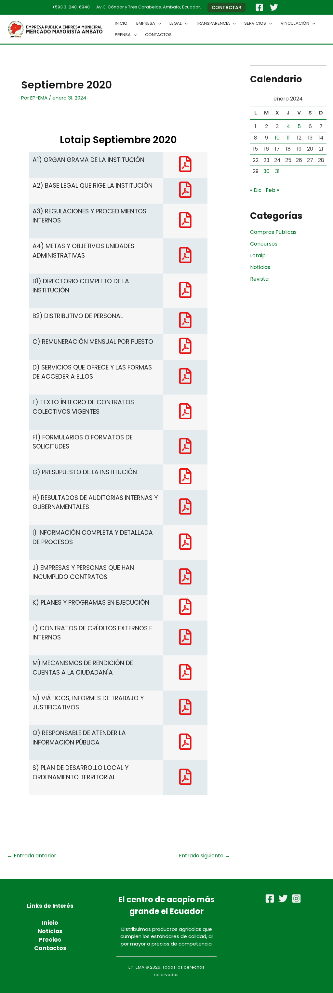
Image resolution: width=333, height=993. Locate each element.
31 (277, 171)
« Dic (256, 190)
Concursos (263, 244)
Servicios (255, 23)
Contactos (158, 35)
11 (288, 137)
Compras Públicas (273, 232)
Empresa (145, 23)
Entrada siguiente (204, 855)
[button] (226, 7)
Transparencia (213, 23)
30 (266, 171)
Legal (175, 23)
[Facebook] (259, 7)
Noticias (260, 267)
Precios (50, 940)
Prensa (123, 35)
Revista (259, 279)
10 (277, 137)
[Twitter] (274, 7)
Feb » (272, 190)
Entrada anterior (31, 855)
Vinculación (295, 23)
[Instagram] (296, 898)
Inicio (121, 23)
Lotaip (258, 255)
